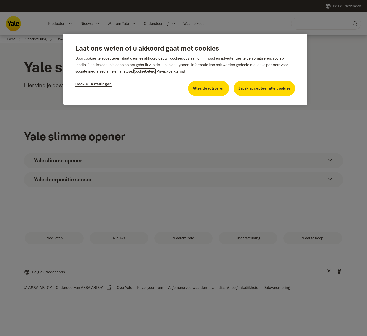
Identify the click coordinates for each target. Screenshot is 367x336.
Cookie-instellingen (93, 84)
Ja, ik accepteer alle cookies (264, 88)
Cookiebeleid (144, 71)
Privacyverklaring (171, 71)
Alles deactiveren (209, 88)
